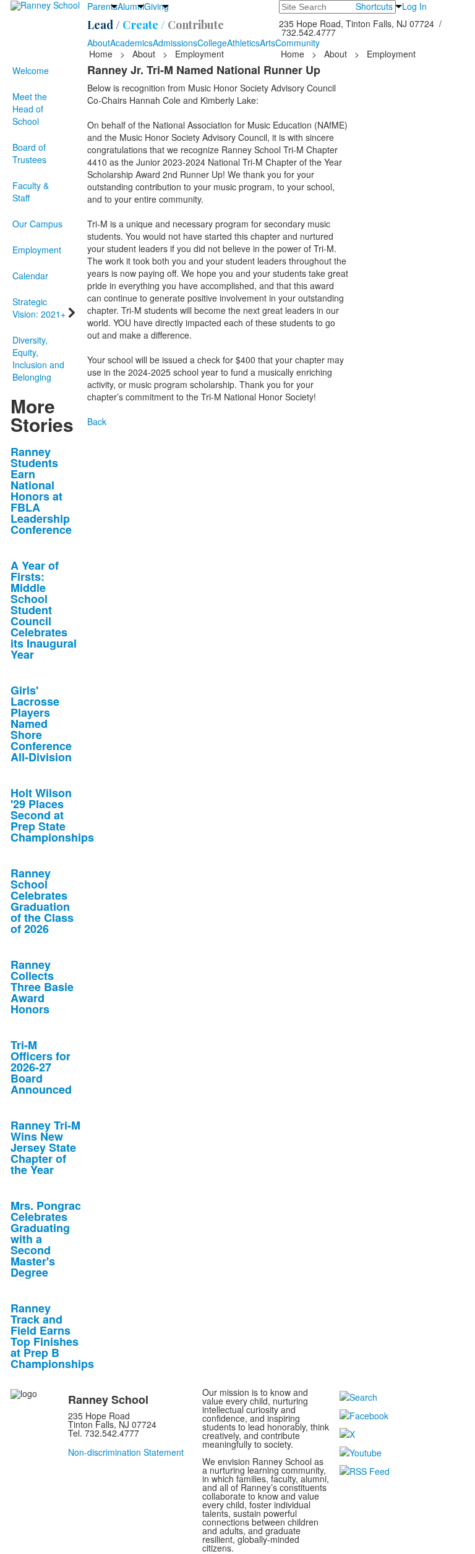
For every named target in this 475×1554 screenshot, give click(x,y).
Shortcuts (374, 6)
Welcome (30, 70)
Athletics (243, 42)
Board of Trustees (29, 153)
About (98, 42)
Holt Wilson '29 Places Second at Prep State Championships (52, 815)
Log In (414, 6)
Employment (36, 249)
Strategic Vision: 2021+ (39, 307)
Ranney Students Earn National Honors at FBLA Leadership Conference (41, 491)
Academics (131, 42)
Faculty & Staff (30, 191)
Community (297, 42)
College (212, 42)
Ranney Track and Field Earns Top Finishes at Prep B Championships (52, 1336)
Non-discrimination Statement (126, 1452)
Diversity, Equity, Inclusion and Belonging (38, 358)
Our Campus (37, 223)
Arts (267, 42)
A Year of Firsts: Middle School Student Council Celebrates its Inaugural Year (44, 609)
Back (96, 421)
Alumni (131, 6)
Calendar (30, 275)
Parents (102, 6)
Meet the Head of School (29, 108)
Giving (156, 6)
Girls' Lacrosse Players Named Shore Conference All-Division (41, 723)
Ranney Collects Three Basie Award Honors (42, 986)
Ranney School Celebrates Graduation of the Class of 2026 (42, 901)
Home (102, 54)
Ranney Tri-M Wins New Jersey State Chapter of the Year (45, 1147)
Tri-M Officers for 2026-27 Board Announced (41, 1067)
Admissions (175, 42)
